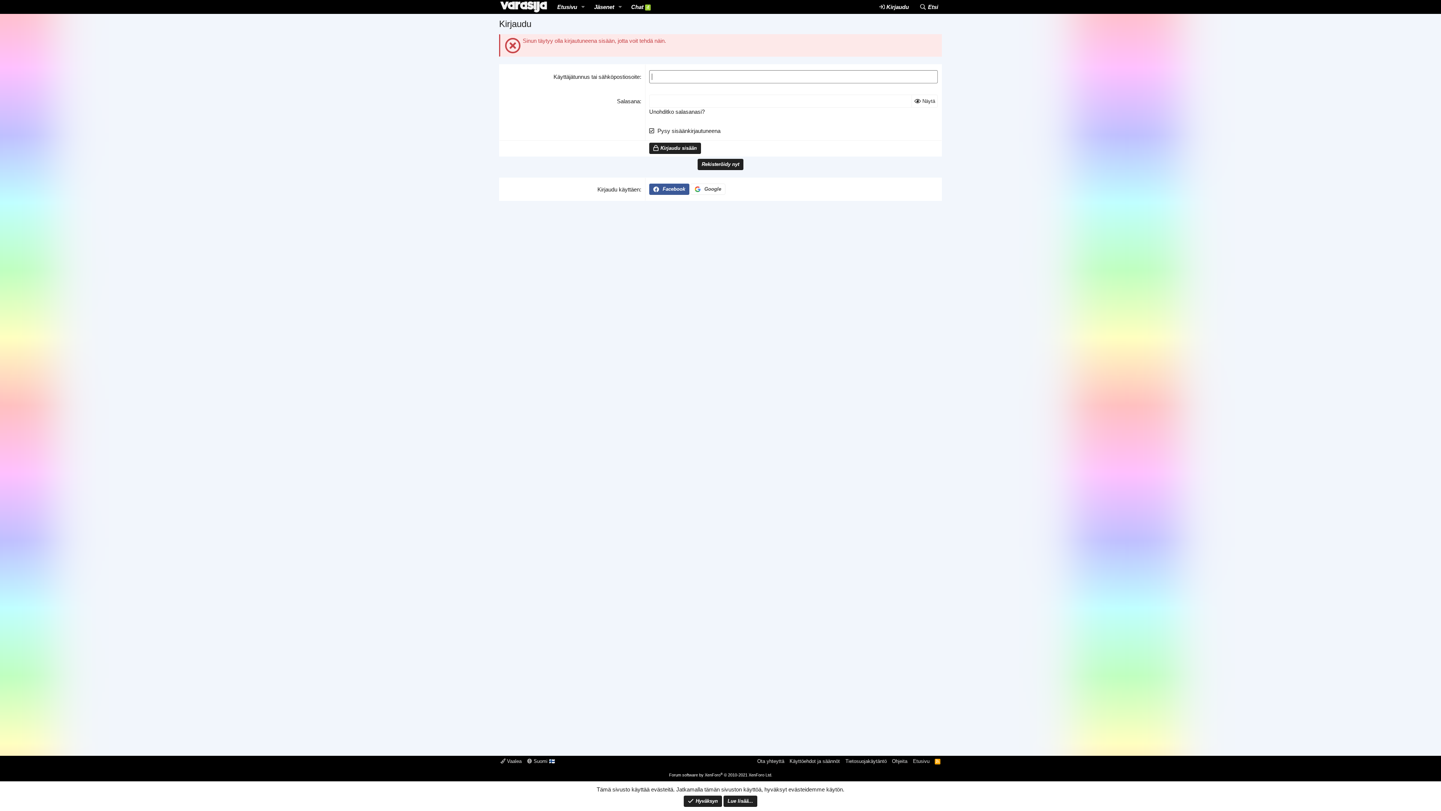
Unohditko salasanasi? (677, 112)
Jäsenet (604, 7)
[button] (583, 7)
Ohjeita (899, 761)
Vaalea (513, 761)
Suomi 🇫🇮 (543, 761)
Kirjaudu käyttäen (618, 189)
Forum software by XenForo (720, 775)
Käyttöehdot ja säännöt (815, 761)
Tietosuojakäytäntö (866, 761)
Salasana (628, 101)
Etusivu (567, 7)
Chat (640, 7)
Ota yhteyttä (770, 761)
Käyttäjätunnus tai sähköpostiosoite (597, 77)
